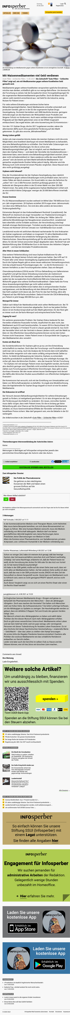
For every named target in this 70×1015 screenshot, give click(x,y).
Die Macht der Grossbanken (20, 752)
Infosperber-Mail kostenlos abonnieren (36, 1012)
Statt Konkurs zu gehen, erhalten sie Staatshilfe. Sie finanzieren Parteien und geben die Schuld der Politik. (22, 757)
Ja (6, 499)
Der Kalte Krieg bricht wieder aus (22, 765)
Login (62, 4)
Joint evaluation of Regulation (25, 426)
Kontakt (51, 1012)
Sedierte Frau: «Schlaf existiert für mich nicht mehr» (22, 987)
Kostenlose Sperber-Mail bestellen (36, 467)
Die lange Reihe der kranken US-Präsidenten (20, 739)
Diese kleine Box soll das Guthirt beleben (18, 1002)
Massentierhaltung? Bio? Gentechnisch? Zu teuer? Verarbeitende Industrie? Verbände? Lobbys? (20, 783)
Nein (12, 499)
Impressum (66, 1012)
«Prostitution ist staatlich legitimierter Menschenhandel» (23, 983)
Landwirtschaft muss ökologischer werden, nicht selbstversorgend (28, 805)
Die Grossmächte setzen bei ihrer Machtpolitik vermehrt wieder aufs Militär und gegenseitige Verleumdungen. (21, 770)
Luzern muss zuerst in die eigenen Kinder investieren (22, 997)
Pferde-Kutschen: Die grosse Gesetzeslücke (20, 737)
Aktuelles (6, 13)
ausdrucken (35, 462)
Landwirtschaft (16, 778)
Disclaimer (58, 1012)
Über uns (16, 13)
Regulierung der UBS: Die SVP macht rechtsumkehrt (23, 742)
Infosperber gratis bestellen (53, 12)
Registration (60, 6)
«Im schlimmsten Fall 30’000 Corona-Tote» (19, 807)
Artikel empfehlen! (11, 462)
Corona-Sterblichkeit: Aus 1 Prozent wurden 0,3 (21, 800)
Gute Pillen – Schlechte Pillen (44, 417)
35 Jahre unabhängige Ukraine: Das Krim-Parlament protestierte (27, 734)
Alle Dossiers (63, 790)
